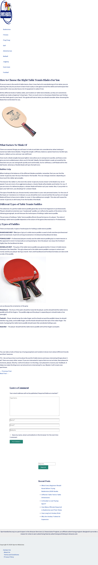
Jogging (6, 62)
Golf (4, 45)
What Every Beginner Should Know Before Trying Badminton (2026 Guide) (51, 488)
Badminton (7, 29)
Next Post (4, 373)
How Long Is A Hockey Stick (50, 513)
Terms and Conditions (11, 555)
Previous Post (6, 371)
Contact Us (7, 550)
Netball (5, 56)
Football (6, 72)
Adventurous (7, 51)
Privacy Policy (9, 557)
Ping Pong (6, 40)
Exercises (6, 67)
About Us (7, 552)
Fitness (5, 35)
